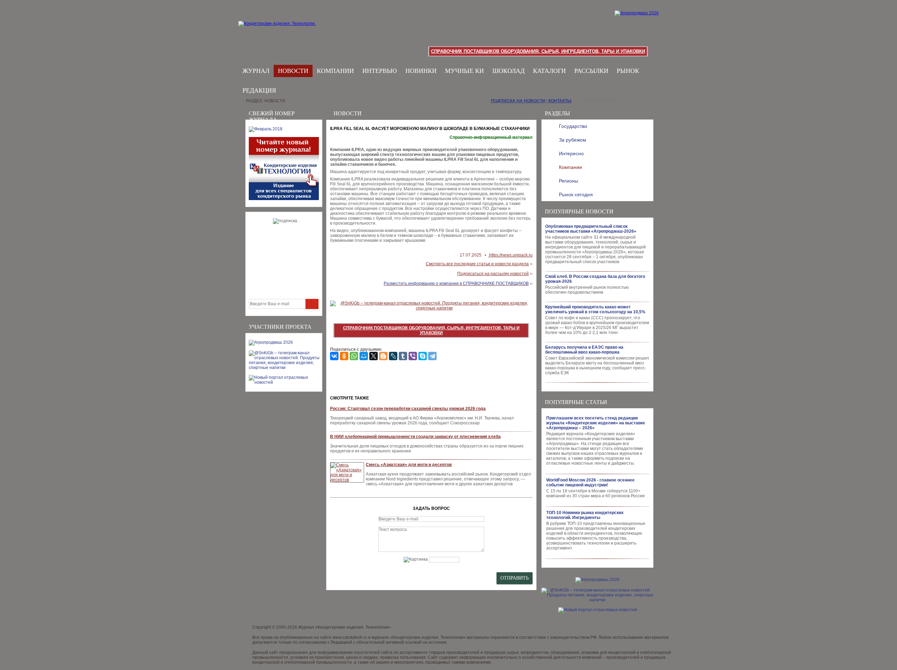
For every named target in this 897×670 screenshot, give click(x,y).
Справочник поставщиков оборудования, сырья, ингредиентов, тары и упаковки (538, 51)
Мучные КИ (464, 70)
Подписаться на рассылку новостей (493, 273)
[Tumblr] (403, 356)
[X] (373, 356)
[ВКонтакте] (334, 356)
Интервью (379, 70)
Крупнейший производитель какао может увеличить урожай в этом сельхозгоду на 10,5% (595, 309)
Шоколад (508, 70)
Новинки (421, 70)
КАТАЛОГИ (549, 70)
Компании (335, 70)
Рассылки (591, 70)
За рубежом (572, 140)
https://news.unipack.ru (510, 255)
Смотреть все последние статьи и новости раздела (477, 263)
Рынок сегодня (576, 194)
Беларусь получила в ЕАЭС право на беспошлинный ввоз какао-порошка (584, 350)
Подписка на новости (518, 100)
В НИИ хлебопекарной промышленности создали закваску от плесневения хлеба (415, 436)
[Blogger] (383, 356)
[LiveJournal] (393, 356)
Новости (293, 70)
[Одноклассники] (344, 356)
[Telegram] (432, 356)
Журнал (255, 70)
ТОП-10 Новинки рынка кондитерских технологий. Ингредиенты (585, 515)
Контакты (559, 100)
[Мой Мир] (364, 356)
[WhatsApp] (354, 356)
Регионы (568, 181)
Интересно (571, 153)
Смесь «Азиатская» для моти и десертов (409, 464)
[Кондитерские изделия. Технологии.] (284, 31)
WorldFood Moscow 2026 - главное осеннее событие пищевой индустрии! (590, 482)
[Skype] (422, 356)
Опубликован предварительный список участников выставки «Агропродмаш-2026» (590, 229)
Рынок (628, 70)
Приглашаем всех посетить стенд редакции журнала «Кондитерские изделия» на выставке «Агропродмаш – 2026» (595, 423)
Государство (573, 126)
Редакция (259, 90)
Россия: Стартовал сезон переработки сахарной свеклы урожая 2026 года (408, 408)
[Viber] (413, 356)
